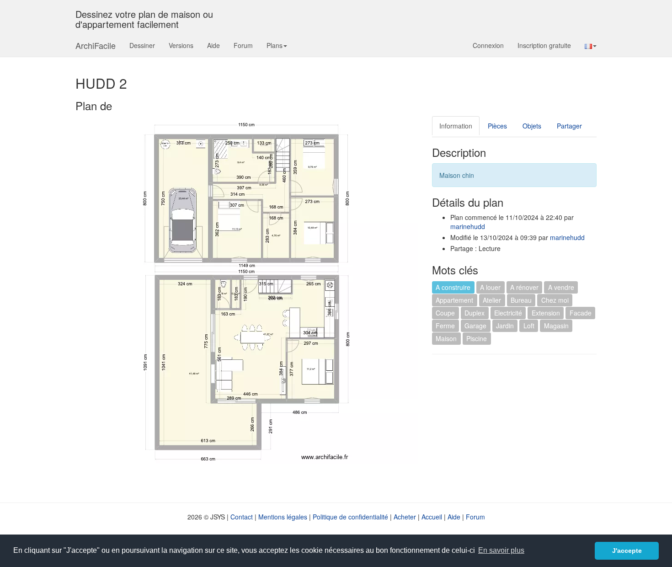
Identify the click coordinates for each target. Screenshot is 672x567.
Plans (275, 45)
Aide (213, 45)
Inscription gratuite (544, 45)
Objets (532, 125)
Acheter (405, 516)
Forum (243, 45)
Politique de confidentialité (350, 516)
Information (455, 125)
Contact (241, 516)
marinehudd (467, 226)
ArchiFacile (95, 45)
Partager (569, 125)
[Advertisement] (509, 428)
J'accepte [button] (627, 550)
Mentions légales (282, 516)
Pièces (497, 125)
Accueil (431, 516)
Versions (181, 45)
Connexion (488, 45)
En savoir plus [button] (501, 550)
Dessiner (142, 45)
